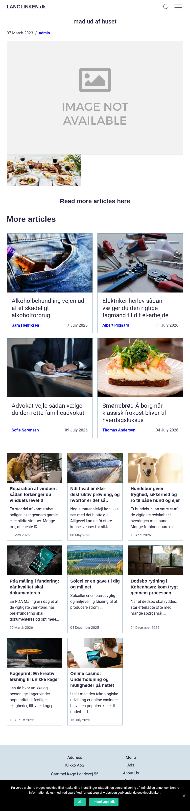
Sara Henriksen (25, 325)
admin (44, 33)
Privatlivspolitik (104, 802)
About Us (131, 773)
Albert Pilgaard (115, 325)
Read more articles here (95, 201)
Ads (130, 765)
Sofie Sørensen (25, 430)
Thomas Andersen (118, 430)
